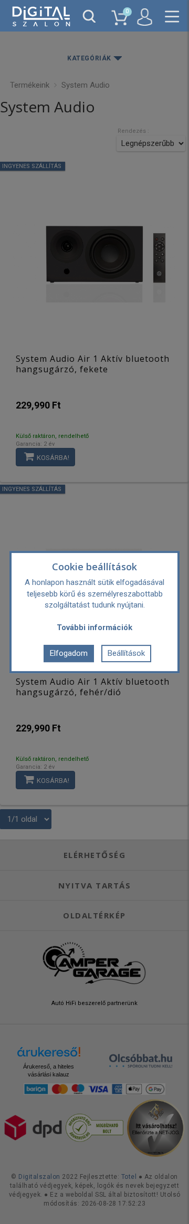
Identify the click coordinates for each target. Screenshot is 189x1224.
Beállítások (126, 653)
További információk (94, 627)
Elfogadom (69, 653)
